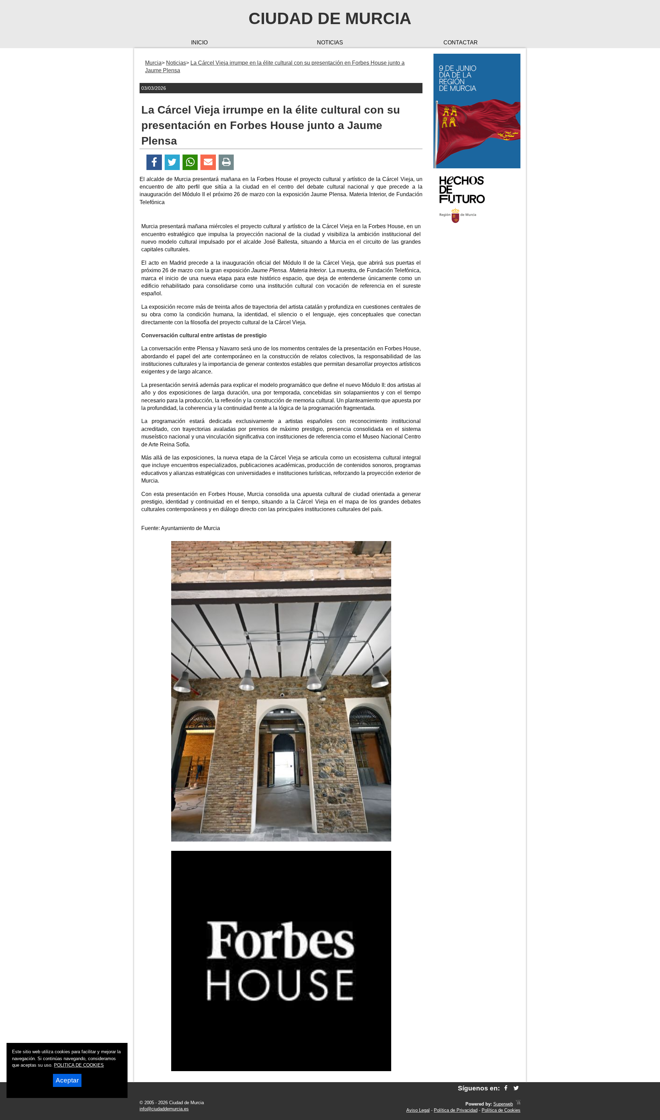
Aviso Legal (418, 1110)
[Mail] (208, 162)
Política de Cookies (501, 1110)
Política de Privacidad (455, 1110)
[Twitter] (172, 162)
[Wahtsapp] (190, 162)
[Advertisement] (476, 338)
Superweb (503, 1104)
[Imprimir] (226, 162)
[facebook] (506, 1088)
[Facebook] (154, 162)
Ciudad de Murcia (330, 18)
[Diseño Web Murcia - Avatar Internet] (518, 1104)
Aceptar (67, 1080)
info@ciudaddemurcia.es (164, 1108)
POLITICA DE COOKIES (79, 1065)
